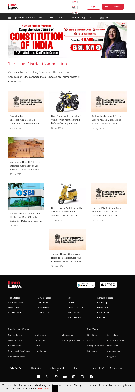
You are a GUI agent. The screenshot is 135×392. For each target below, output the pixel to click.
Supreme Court (34, 17)
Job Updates (74, 312)
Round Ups (102, 303)
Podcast (101, 317)
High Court (14, 307)
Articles (75, 17)
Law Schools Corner (18, 329)
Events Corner (15, 312)
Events (90, 340)
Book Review (74, 317)
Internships (92, 351)
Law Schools (44, 298)
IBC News (43, 303)
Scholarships (67, 335)
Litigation (111, 356)
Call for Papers (15, 335)
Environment (103, 312)
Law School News (16, 356)
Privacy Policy (44, 388)
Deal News (92, 335)
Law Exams (40, 351)
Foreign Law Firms (96, 345)
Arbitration (43, 307)
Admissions (40, 340)
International (103, 307)
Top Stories (18, 17)
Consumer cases (105, 298)
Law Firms (92, 329)
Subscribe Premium (113, 6)
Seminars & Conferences (19, 351)
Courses (38, 345)
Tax (69, 298)
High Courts (56, 17)
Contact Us (43, 312)
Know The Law (75, 307)
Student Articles (42, 335)
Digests (85, 17)
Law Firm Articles (115, 340)
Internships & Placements (73, 340)
